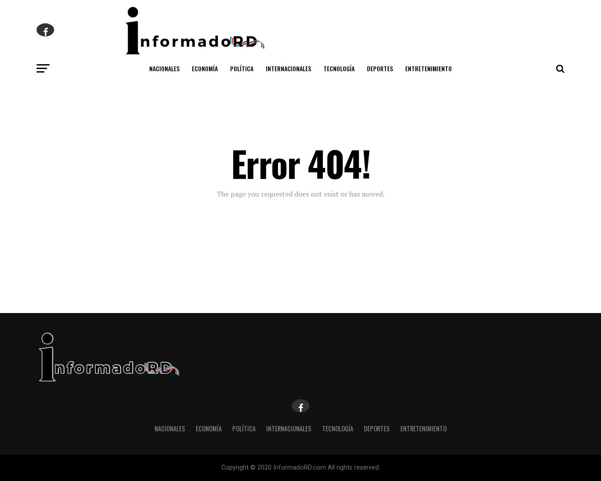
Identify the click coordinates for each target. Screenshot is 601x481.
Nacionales (164, 68)
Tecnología (339, 68)
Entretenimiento (428, 68)
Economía (205, 68)
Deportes (380, 68)
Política (241, 68)
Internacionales (288, 68)
